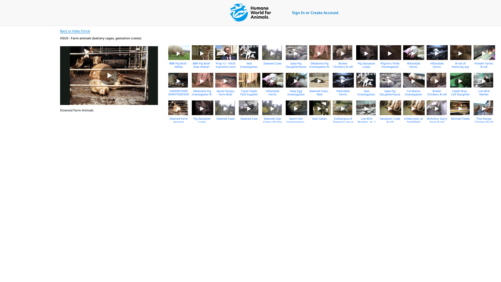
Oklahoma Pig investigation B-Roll (319, 66)
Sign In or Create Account (315, 12)
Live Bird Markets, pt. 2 (367, 120)
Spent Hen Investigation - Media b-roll (296, 122)
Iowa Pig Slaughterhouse (296, 65)
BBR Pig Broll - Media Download (178, 66)
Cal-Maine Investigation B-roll (413, 94)
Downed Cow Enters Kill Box (272, 120)
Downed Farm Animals (178, 120)
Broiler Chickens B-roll (343, 65)
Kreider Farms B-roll (484, 65)
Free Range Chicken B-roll (484, 120)
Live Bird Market (484, 92)
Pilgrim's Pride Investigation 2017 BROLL (389, 66)
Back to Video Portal (75, 31)
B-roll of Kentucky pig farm (460, 66)
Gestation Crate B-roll (390, 120)
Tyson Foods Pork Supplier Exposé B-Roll (249, 94)
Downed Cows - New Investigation (319, 94)
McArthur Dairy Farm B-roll (437, 120)
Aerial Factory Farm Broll (225, 92)
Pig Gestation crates (366, 65)
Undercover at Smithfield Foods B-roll (413, 122)
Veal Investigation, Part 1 (249, 66)
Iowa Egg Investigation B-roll (296, 94)
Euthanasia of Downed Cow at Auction (343, 122)
